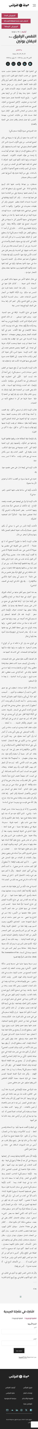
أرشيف (23, 31)
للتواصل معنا (27, 1403)
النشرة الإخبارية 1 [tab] (30, 1318)
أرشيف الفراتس (10, 1387)
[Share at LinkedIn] (25, 64)
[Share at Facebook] (30, 64)
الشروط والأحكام (27, 1398)
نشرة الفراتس (10, 1393)
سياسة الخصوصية (23, 1357)
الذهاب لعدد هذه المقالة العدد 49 (16, 20)
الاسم (35, 1327)
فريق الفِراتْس (27, 1387)
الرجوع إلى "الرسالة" (11, 26)
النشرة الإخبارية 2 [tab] (17, 1318)
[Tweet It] (19, 64)
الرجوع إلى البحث (9, 15)
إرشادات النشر (27, 1393)
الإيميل (34, 1338)
